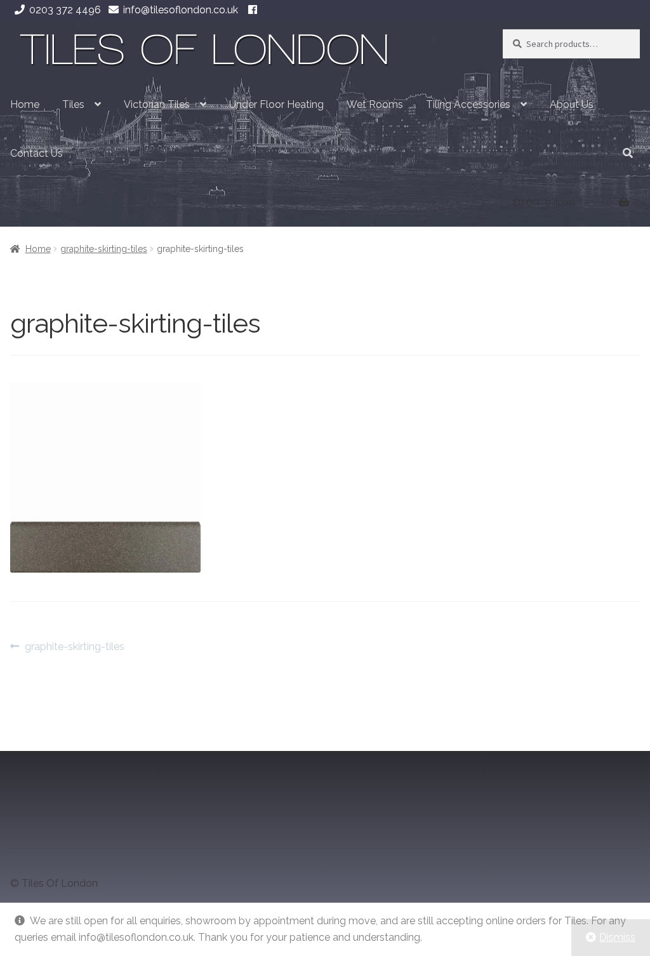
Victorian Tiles (157, 104)
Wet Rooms (375, 104)
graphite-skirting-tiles (103, 249)
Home (24, 104)
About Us (572, 104)
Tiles (73, 104)
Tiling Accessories (468, 104)
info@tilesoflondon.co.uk (180, 10)
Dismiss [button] (617, 937)
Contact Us (36, 153)
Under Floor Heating (276, 104)
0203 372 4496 (65, 10)
